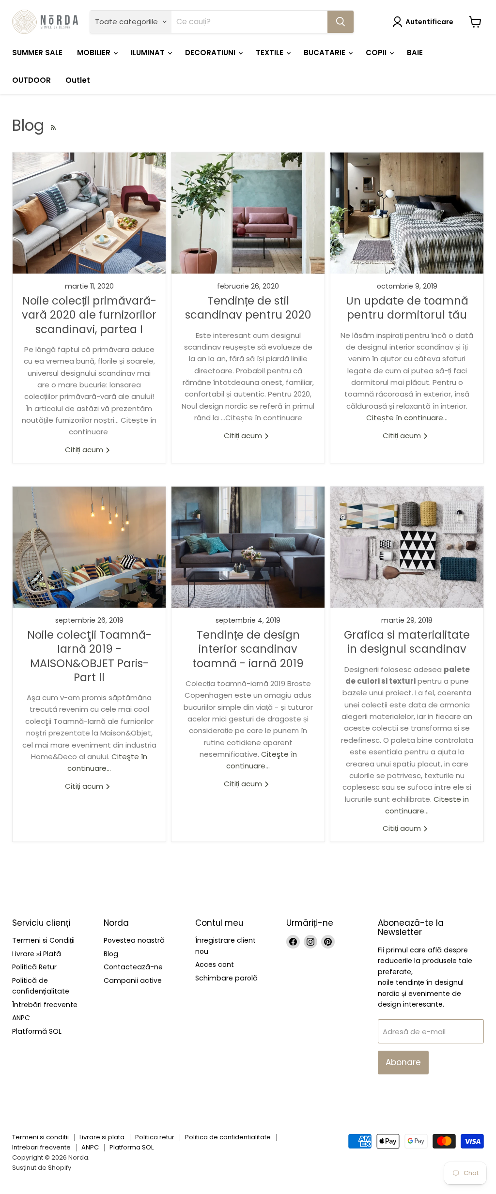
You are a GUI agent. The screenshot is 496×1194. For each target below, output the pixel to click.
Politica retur (154, 1137)
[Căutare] (340, 22)
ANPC (21, 1018)
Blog (111, 954)
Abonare (403, 1062)
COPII (377, 52)
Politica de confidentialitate (228, 1137)
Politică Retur (34, 967)
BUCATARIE (325, 52)
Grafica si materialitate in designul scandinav (407, 642)
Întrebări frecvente (45, 1005)
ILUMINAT (149, 52)
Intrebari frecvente (41, 1147)
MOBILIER (94, 52)
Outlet (77, 80)
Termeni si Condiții (43, 940)
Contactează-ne (133, 967)
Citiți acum (85, 449)
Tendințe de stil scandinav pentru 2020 (248, 307)
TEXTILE (270, 52)
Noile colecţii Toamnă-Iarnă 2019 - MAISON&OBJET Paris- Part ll (89, 656)
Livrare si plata (101, 1137)
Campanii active (133, 980)
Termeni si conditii (40, 1137)
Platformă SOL (37, 1031)
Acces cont (214, 964)
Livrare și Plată (36, 954)
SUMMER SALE (37, 52)
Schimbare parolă (226, 978)
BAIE (415, 52)
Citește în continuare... (407, 418)
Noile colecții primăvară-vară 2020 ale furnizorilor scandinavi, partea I (89, 315)
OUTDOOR (31, 80)
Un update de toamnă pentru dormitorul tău (407, 307)
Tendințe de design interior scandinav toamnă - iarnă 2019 (248, 649)
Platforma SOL (131, 1147)
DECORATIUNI (211, 52)
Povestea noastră (134, 940)
